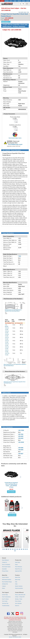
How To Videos (5, 599)
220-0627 (20, 453)
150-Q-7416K (7, 350)
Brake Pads (17, 579)
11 (21, 549)
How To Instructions (6, 596)
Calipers (4, 586)
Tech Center (4, 601)
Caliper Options (5, 21)
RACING (7, 1)
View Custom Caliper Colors (15, 138)
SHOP (27, 1)
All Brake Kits (5, 584)
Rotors (3, 588)
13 (25, 549)
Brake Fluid (12, 512)
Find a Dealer (18, 601)
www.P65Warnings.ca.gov (15, 144)
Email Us (17, 605)
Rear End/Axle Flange (7, 581)
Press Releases (18, 566)
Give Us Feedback (6, 564)
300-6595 (20, 449)
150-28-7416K (7, 335)
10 (19, 549)
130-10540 (21, 442)
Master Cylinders (18, 586)
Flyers (16, 564)
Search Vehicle (5, 577)
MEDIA (19, 1)
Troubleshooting (5, 605)
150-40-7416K (7, 344)
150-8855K (6, 325)
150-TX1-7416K (7, 354)
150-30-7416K (7, 338)
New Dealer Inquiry (6, 566)
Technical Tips (5, 603)
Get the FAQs (5, 594)
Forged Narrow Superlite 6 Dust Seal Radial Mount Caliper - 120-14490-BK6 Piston (11, 485)
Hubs (16, 584)
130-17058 (21, 430)
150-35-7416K (7, 341)
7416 (19, 256)
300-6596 (20, 447)
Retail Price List (18, 568)
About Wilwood (5, 560)
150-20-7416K (7, 328)
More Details (11, 491)
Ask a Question (18, 603)
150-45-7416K (7, 347)
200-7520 (20, 434)
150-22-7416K (7, 331)
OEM (15, 1)
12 (23, 549)
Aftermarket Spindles (6, 579)
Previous (4, 538)
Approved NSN (18, 571)
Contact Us (4, 562)
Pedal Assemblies (19, 588)
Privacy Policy (5, 571)
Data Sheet (17, 562)
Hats (16, 581)
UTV (11, 1)
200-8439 (20, 436)
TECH (23, 1)
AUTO (2, 1)
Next (26, 538)
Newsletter (4, 568)
